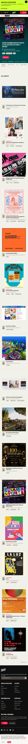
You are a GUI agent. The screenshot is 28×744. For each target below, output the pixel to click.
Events (2, 694)
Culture (2, 692)
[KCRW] (3, 671)
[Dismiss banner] (26, 2)
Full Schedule (17, 692)
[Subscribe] (25, 678)
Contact (2, 709)
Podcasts (16, 690)
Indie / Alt (15, 53)
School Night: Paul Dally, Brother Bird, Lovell (12, 46)
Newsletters (3, 707)
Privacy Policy (23, 738)
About (2, 701)
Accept (9, 742)
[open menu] (2, 12)
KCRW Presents (9, 53)
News (2, 686)
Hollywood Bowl (23, 64)
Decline (3, 742)
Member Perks (17, 709)
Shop (16, 707)
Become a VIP (17, 703)
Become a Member (18, 701)
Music (4, 53)
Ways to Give (17, 705)
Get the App (4, 8)
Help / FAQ (3, 705)
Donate (24, 12)
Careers (2, 703)
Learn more (5, 57)
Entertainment (4, 688)
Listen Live (6, 12)
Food (2, 690)
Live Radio (17, 686)
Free (17, 64)
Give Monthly (12, 723)
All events (4, 64)
